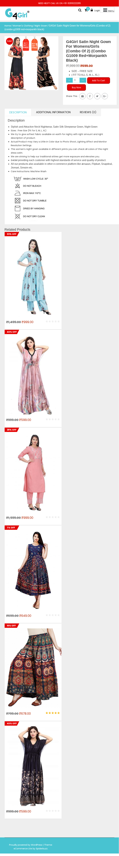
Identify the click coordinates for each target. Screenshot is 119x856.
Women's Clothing (23, 25)
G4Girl (14, 160)
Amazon (86, 164)
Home (7, 25)
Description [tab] (18, 112)
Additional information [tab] (53, 112)
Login (97, 10)
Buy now (76, 87)
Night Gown (41, 25)
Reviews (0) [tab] (88, 112)
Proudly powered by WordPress (26, 844)
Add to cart (98, 80)
